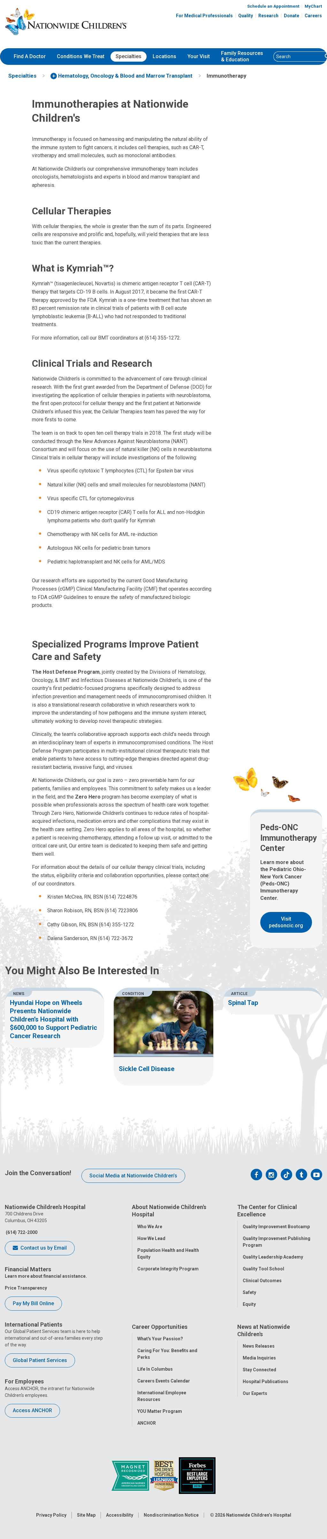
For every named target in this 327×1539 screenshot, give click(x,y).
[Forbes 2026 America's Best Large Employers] (197, 1475)
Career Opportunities (159, 1326)
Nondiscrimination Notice (171, 1515)
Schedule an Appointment (273, 6)
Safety (249, 1292)
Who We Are (149, 1226)
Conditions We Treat (80, 56)
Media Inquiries (259, 1357)
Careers (313, 15)
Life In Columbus (155, 1369)
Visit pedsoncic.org (286, 922)
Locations (164, 56)
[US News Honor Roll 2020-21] (164, 1475)
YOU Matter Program (159, 1411)
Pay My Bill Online (33, 1303)
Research (268, 15)
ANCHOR (146, 1423)
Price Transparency (26, 1287)
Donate (291, 15)
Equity (249, 1304)
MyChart (313, 6)
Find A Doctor (30, 56)
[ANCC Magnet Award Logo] (130, 1475)
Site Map (86, 1515)
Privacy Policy (51, 1515)
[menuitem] (30, 56)
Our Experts (255, 1393)
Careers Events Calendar (163, 1380)
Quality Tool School (263, 1268)
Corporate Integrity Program (168, 1268)
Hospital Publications (265, 1381)
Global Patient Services (40, 1360)
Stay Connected (259, 1369)
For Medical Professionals (204, 15)
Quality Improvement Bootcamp (276, 1226)
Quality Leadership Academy (273, 1257)
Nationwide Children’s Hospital (258, 1515)
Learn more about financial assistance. (46, 1276)
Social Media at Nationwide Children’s (133, 1176)
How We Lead (151, 1238)
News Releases (259, 1346)
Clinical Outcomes (262, 1280)
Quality (245, 15)
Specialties (128, 56)
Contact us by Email (43, 1248)
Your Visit (198, 56)
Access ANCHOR (32, 1410)
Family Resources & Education (242, 56)
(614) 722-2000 (21, 1232)
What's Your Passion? (160, 1338)
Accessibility (119, 1515)
